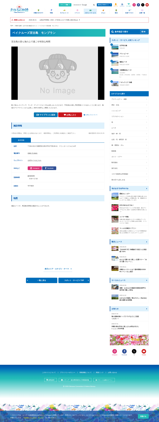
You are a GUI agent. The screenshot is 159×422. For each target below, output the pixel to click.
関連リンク (100, 372)
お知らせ (115, 309)
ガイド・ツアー (117, 157)
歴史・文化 (115, 105)
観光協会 (115, 162)
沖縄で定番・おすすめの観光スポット (26, 26)
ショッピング (116, 111)
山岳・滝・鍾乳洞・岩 (119, 139)
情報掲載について (86, 372)
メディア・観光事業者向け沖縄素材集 (76, 380)
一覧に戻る (41, 280)
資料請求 (51, 380)
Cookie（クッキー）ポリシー (34, 417)
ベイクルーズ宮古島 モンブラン (49, 26)
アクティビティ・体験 (119, 99)
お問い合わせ (112, 372)
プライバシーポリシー (67, 372)
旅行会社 (115, 168)
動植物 (114, 151)
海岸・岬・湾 (116, 133)
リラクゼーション (118, 116)
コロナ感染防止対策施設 (120, 174)
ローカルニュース (118, 280)
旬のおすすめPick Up (120, 188)
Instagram (36, 168)
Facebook (50, 168)
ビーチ (114, 128)
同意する (143, 416)
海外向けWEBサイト (103, 4)
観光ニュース (117, 242)
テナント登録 (64, 4)
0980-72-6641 (32, 153)
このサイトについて (49, 372)
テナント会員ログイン (104, 380)
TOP (11, 26)
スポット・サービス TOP (74, 280)
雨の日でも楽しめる (118, 180)
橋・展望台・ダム (118, 145)
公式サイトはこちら (34, 160)
